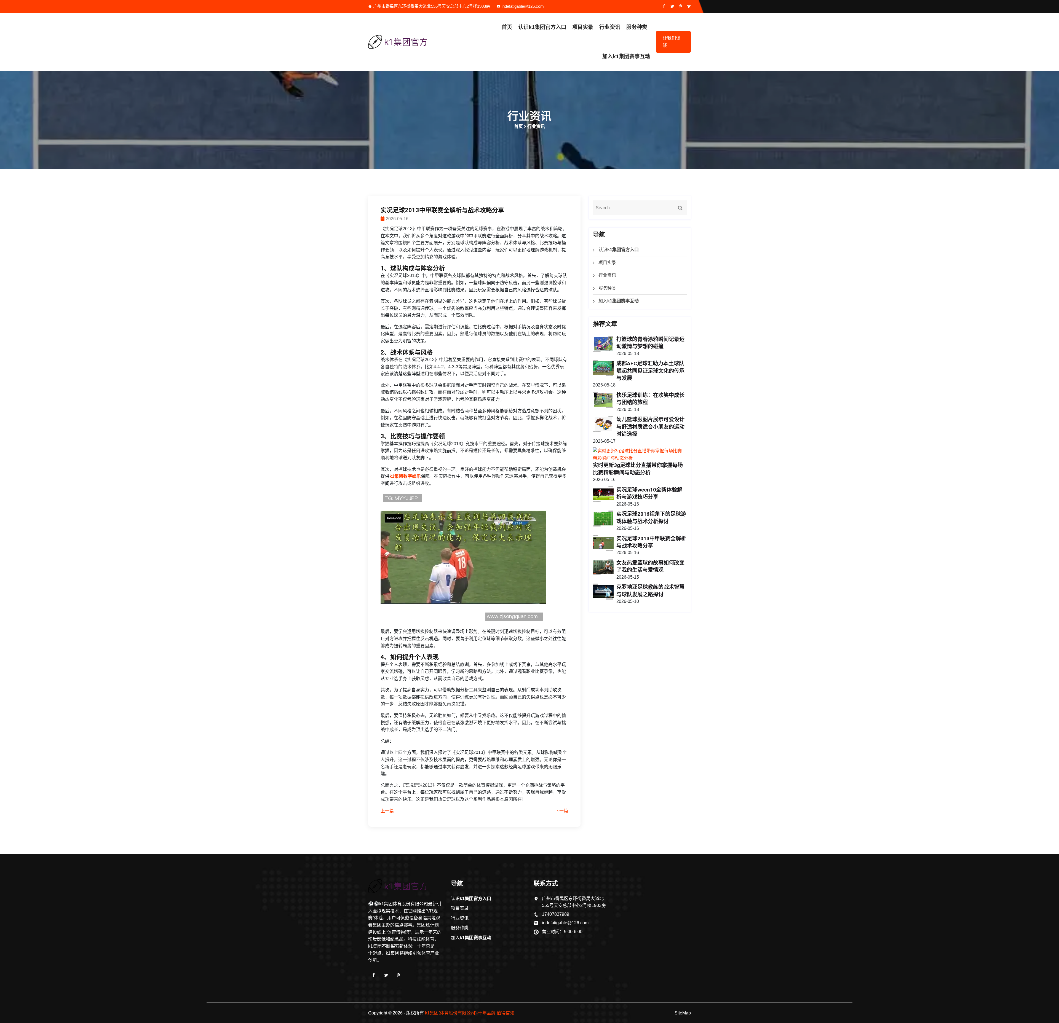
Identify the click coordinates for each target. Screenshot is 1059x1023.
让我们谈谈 (671, 42)
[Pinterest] (398, 975)
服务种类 (636, 27)
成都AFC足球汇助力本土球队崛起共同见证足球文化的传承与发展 (650, 370)
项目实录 (582, 27)
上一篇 (387, 811)
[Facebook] (373, 975)
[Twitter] (386, 975)
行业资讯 (609, 27)
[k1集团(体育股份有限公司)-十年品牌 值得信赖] (405, 42)
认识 (542, 27)
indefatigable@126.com (523, 6)
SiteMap (683, 1013)
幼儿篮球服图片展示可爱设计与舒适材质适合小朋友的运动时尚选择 (650, 426)
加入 (626, 56)
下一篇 (561, 811)
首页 (507, 27)
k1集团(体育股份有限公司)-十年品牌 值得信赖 (469, 1013)
